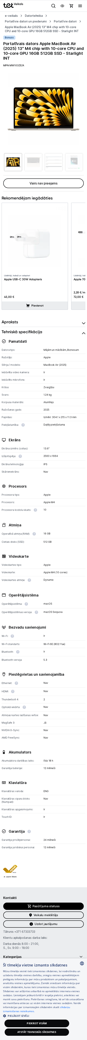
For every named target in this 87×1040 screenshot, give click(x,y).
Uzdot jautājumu (46, 924)
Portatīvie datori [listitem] (65, 21)
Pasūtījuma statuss (46, 906)
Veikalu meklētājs (46, 915)
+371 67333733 (24, 931)
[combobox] (82, 963)
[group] (43, 109)
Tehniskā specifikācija (22, 331)
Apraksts (10, 321)
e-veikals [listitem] (11, 15)
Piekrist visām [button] (37, 1023)
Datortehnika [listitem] (34, 15)
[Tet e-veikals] (13, 5)
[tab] (43, 322)
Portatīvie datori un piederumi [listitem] (26, 21)
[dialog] (43, 999)
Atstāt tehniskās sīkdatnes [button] (36, 1032)
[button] (10, 869)
